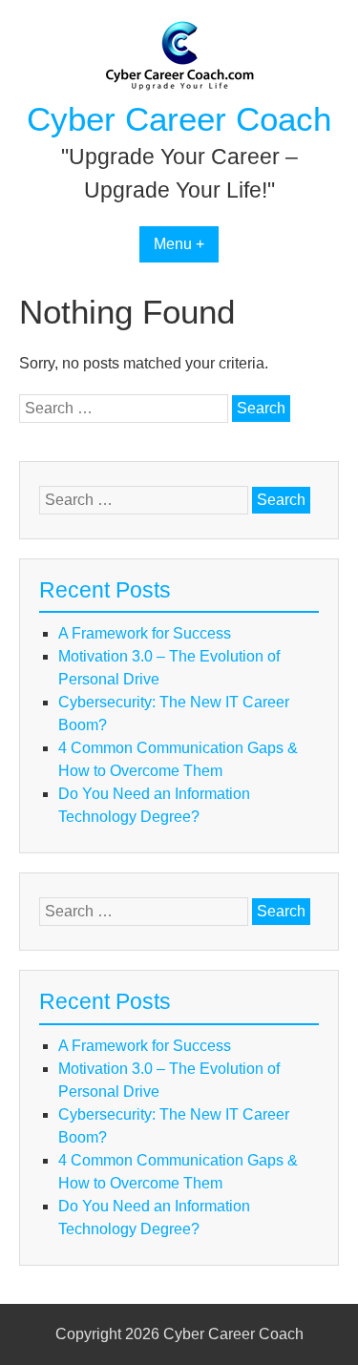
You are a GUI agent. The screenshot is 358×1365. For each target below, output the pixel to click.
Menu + (179, 244)
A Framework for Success (144, 633)
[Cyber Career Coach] (179, 86)
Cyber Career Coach (179, 118)
